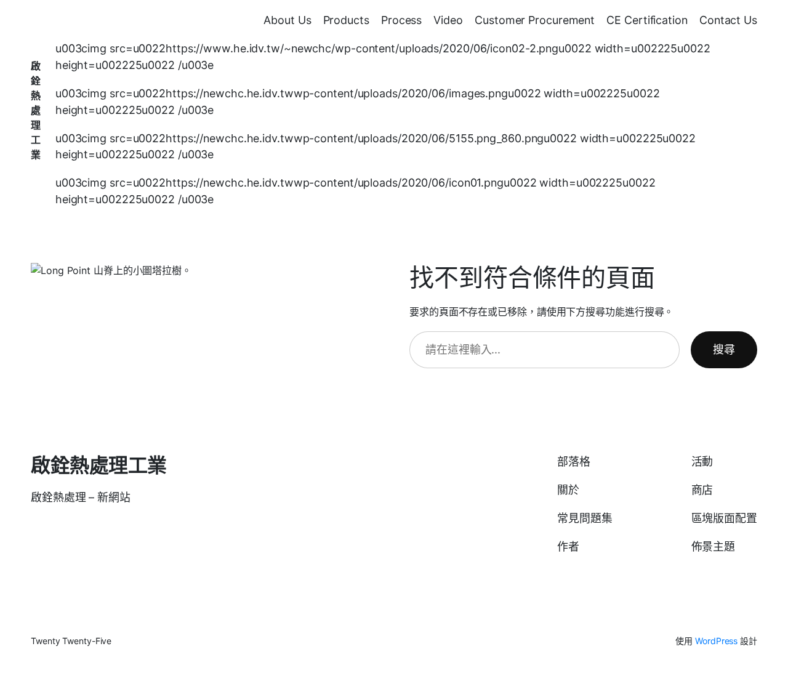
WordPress (716, 641)
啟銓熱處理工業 (36, 110)
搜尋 (724, 349)
